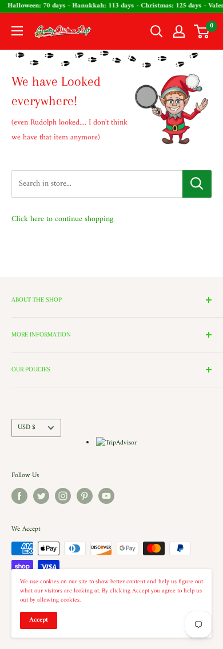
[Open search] (156, 31)
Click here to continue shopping (62, 219)
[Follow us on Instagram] (63, 496)
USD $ (26, 428)
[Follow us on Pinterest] (85, 496)
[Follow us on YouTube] (106, 496)
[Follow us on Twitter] (41, 496)
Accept (38, 620)
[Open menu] (17, 30)
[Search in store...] (197, 184)
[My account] (179, 31)
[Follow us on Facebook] (19, 496)
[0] (202, 31)
